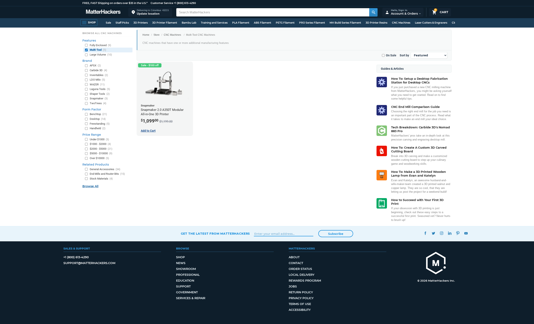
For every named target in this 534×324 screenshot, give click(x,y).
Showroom (186, 269)
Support (183, 286)
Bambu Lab (189, 22)
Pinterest (458, 233)
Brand (87, 61)
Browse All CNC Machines (102, 33)
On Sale (391, 55)
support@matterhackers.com (89, 263)
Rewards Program (305, 280)
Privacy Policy (301, 298)
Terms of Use (300, 304)
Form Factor (91, 109)
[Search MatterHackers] (373, 12)
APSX (95, 65)
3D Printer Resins (376, 22)
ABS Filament (262, 22)
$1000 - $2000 (100, 144)
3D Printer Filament (164, 22)
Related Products (95, 164)
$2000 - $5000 (101, 148)
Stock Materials (101, 178)
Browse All (90, 186)
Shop (180, 257)
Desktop (98, 118)
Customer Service (162, 3)
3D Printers (141, 22)
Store (157, 34)
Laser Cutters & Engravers (431, 22)
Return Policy (301, 292)
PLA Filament (240, 22)
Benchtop (98, 114)
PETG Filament (285, 22)
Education (185, 280)
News (180, 263)
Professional (188, 275)
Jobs (293, 286)
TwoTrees (98, 103)
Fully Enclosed (100, 45)
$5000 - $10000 (101, 153)
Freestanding (100, 123)
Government (187, 292)
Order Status (300, 269)
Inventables (99, 75)
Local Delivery (301, 275)
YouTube (466, 233)
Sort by (404, 55)
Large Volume (101, 54)
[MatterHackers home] (103, 12)
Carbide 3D (98, 70)
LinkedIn (449, 233)
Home (145, 34)
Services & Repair (190, 298)
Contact (296, 263)
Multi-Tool (98, 49)
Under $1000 (99, 139)
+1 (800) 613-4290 (185, 3)
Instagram (441, 233)
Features (89, 40)
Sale (108, 22)
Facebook (425, 233)
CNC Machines (401, 22)
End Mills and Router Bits (107, 173)
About (294, 257)
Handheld (98, 128)
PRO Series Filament (312, 22)
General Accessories (105, 169)
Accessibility (300, 310)
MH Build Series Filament (345, 22)
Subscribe (335, 234)
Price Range (91, 135)
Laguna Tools (100, 89)
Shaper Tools (100, 93)
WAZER (97, 84)
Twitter (433, 233)
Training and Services (214, 22)
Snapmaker (99, 98)
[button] (150, 12)
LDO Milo (97, 79)
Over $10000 (99, 158)
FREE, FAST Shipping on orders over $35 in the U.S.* (114, 3)
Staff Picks (122, 22)
